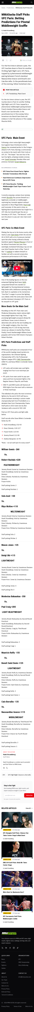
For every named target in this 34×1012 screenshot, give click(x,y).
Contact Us (5, 983)
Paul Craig (27, 205)
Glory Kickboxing (23, 965)
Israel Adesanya (20, 162)
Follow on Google (26, 60)
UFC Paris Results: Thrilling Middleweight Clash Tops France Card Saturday (17, 186)
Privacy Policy (6, 989)
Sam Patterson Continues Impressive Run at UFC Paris (17, 179)
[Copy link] (10, 60)
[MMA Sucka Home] (17, 2)
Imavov (4, 147)
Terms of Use (17, 1006)
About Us (4, 977)
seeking (9, 252)
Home (3, 8)
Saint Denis (15, 235)
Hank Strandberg (8, 30)
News (3, 959)
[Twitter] (7, 768)
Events (4, 962)
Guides (4, 968)
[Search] (31, 2)
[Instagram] (14, 948)
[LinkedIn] (4, 768)
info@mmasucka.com (24, 977)
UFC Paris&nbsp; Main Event (14, 94)
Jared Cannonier (10, 159)
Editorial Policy (6, 992)
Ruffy (24, 282)
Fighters (4, 965)
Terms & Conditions (7, 995)
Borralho (10, 197)
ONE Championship (23, 962)
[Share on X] (6, 60)
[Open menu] (3, 2)
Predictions (10, 8)
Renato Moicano (19, 242)
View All (28, 808)
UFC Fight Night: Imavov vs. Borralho (19, 775)
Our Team (4, 980)
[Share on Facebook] (3, 60)
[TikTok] (18, 948)
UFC (4, 775)
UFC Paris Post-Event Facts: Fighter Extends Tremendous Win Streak (16, 172)
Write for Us (5, 986)
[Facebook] (10, 948)
